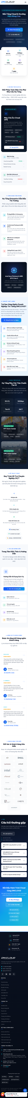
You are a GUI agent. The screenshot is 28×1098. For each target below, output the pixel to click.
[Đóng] (27, 1092)
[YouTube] (6, 974)
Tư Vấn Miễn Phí (14, 34)
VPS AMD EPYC (4, 992)
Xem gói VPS (14, 147)
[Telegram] (10, 974)
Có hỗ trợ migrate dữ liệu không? (12, 874)
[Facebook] (2, 974)
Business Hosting (5, 984)
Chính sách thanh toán (6, 1039)
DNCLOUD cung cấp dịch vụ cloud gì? (12, 845)
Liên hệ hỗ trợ (8, 833)
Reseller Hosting (4, 987)
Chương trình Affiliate (6, 1016)
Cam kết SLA (4, 1013)
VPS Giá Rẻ (3, 990)
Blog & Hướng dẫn (5, 1008)
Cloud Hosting (4, 982)
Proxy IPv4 (3, 998)
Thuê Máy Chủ (4, 995)
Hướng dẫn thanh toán (6, 1021)
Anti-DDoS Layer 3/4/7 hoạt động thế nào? (12, 867)
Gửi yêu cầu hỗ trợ (5, 1031)
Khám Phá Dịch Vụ (15, 29)
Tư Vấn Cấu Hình (15, 904)
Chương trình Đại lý (5, 1019)
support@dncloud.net (11, 1062)
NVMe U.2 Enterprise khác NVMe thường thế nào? (12, 860)
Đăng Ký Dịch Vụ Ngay (12, 320)
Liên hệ (2, 1024)
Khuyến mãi (3, 1011)
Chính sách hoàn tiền (5, 1042)
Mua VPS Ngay (15, 899)
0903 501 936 (10, 1061)
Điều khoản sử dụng (5, 1034)
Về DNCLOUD (4, 1005)
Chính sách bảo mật (5, 1037)
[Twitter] (13, 974)
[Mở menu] (25, 2)
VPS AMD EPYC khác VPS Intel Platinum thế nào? (11, 853)
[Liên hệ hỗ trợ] (25, 1090)
